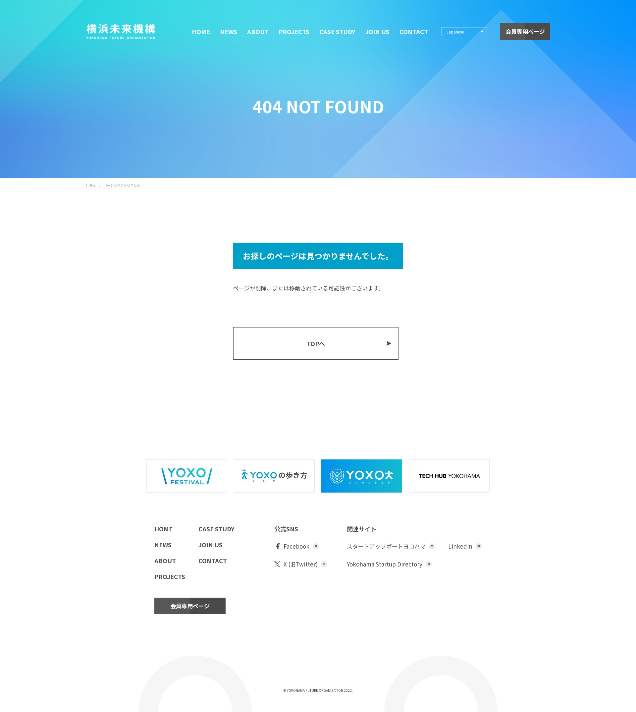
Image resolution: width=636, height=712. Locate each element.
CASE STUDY (337, 31)
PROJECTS (294, 31)
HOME (201, 31)
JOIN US (377, 31)
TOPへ (316, 343)
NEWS (228, 31)
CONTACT (413, 31)
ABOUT (258, 31)
